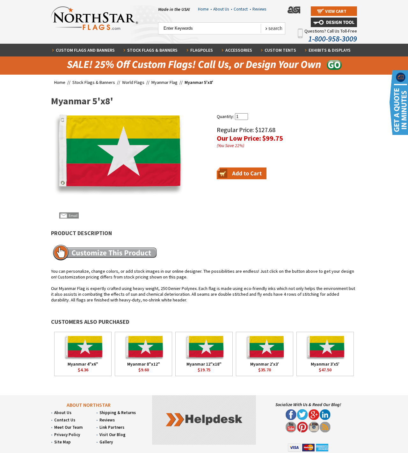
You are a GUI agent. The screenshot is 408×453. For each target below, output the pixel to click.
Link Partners (111, 427)
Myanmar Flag (164, 82)
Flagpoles (201, 50)
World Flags (133, 82)
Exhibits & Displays (330, 50)
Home (205, 9)
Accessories (238, 50)
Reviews (259, 9)
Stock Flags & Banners (152, 50)
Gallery (106, 442)
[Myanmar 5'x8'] (117, 154)
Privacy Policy (67, 434)
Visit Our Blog (112, 434)
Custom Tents (280, 50)
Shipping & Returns (117, 412)
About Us (222, 9)
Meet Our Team (68, 427)
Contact (242, 9)
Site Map (62, 442)
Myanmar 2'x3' (264, 364)
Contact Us (64, 420)
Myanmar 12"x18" (204, 364)
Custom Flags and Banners (85, 50)
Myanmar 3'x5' (325, 364)
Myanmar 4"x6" (83, 364)
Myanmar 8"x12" (143, 364)
